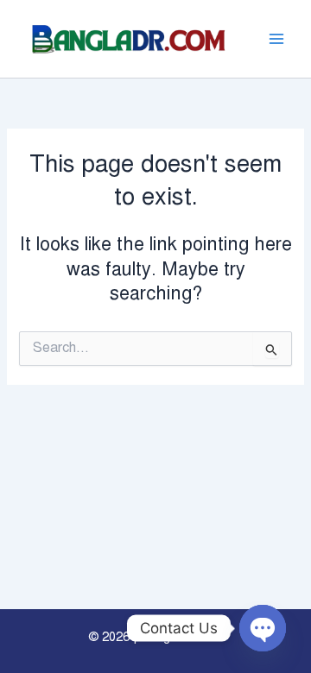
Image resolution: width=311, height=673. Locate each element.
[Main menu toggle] (276, 39)
